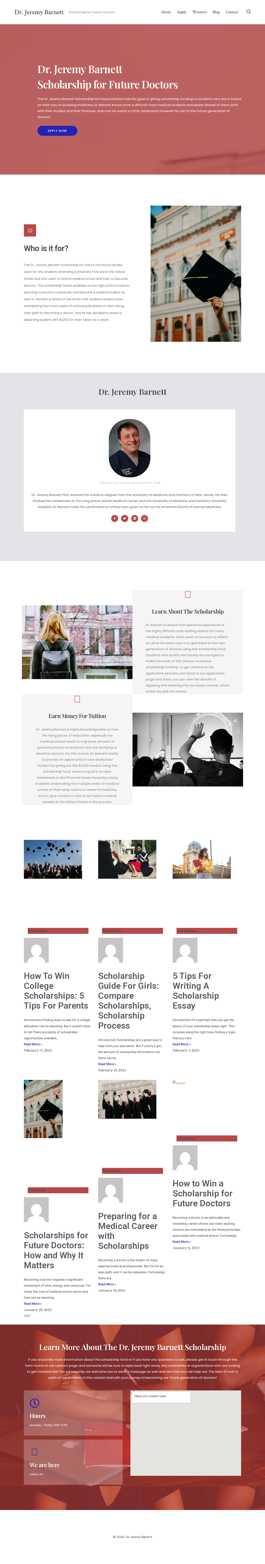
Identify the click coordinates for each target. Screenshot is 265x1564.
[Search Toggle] (248, 12)
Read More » (33, 1044)
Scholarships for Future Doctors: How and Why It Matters (56, 1250)
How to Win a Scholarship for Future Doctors (203, 1193)
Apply (181, 12)
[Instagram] (144, 518)
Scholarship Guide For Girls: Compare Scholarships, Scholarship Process (128, 1001)
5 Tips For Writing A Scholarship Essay (196, 991)
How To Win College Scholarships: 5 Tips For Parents (56, 991)
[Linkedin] (134, 518)
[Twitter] (124, 518)
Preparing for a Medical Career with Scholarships (128, 1231)
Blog (216, 12)
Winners (199, 12)
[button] (57, 131)
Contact (232, 12)
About (166, 12)
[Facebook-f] (114, 518)
